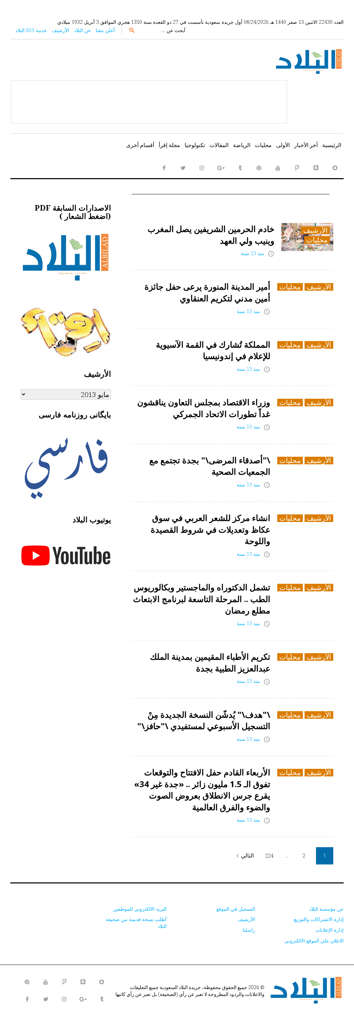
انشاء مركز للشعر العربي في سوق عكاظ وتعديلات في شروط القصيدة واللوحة (210, 529)
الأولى (283, 145)
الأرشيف (60, 30)
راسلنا (249, 930)
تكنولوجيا (195, 145)
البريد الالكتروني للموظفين (140, 909)
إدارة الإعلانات (330, 930)
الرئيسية (331, 145)
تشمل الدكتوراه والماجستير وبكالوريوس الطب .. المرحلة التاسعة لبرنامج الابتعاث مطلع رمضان (201, 598)
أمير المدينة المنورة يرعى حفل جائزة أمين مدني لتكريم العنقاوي (207, 292)
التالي (244, 856)
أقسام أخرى (140, 145)
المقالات (219, 145)
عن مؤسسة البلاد (326, 909)
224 (269, 855)
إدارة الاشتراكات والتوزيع (319, 919)
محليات (263, 145)
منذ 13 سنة (252, 253)
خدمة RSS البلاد (31, 30)
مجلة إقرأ (169, 145)
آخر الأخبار (306, 145)
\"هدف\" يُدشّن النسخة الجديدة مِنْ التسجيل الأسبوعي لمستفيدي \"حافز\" (203, 720)
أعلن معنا (105, 30)
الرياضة (241, 145)
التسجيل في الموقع (235, 909)
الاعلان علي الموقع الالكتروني (314, 940)
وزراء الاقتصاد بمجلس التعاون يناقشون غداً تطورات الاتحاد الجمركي (203, 407)
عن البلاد (82, 30)
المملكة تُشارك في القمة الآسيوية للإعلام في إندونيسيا (213, 350)
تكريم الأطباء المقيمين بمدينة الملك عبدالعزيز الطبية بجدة (210, 662)
